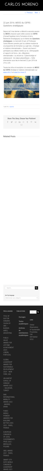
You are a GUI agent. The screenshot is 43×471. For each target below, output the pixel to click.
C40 (31, 334)
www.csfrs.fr (7, 72)
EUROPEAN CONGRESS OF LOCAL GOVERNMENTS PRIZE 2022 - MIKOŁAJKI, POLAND (8, 439)
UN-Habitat (33, 337)
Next (36, 13)
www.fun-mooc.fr (20, 72)
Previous (30, 13)
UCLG (32, 339)
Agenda (12, 106)
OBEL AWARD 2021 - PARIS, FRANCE (8, 453)
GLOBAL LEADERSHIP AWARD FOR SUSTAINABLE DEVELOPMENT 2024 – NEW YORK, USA (8, 367)
